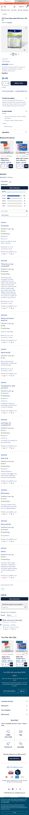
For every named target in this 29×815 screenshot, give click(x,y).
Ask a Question (14, 599)
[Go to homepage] (15, 7)
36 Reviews (11, 64)
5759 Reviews (9, 156)
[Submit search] (25, 607)
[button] (7, 147)
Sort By (3, 615)
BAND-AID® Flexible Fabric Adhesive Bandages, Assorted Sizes (22, 159)
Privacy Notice (6, 802)
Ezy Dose (10, 22)
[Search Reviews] (26, 211)
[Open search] (5, 6)
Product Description (8, 98)
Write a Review (15, 188)
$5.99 (5, 78)
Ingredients (5, 132)
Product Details (7, 111)
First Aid (5, 14)
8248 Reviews (25, 156)
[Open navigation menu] (2, 6)
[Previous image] (10, 54)
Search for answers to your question (12, 604)
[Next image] (19, 54)
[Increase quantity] (8, 83)
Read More (5, 73)
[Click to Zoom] (24, 50)
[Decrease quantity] (3, 83)
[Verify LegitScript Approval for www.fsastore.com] (18, 772)
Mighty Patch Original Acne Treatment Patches (6, 159)
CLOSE (14, 812)
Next (3, 589)
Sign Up (22, 691)
